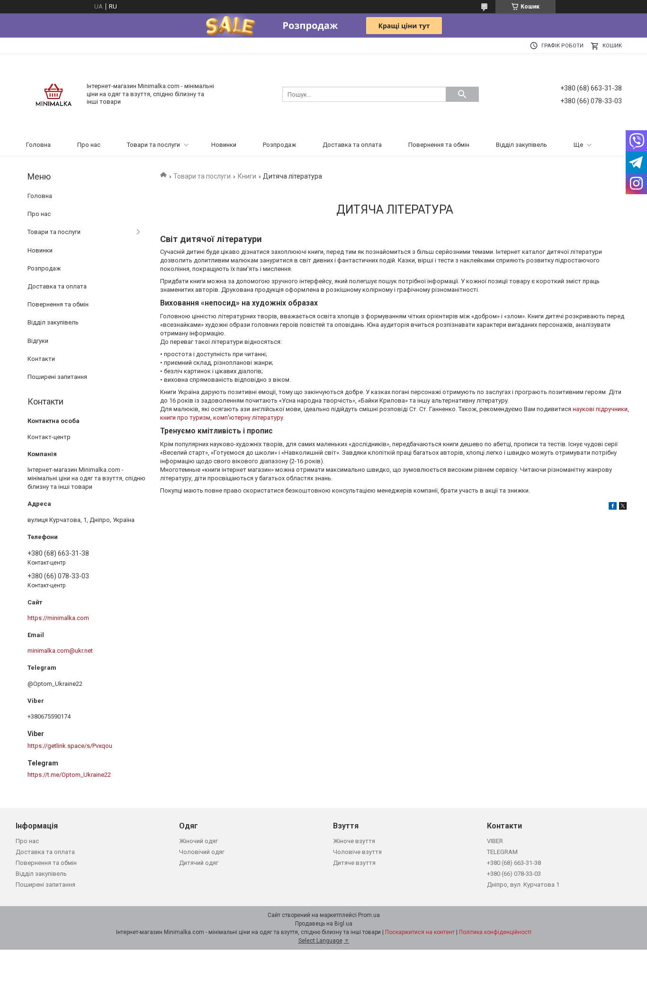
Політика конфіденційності (495, 932)
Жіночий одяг (198, 841)
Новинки (223, 144)
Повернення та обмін (438, 144)
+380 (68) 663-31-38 (514, 862)
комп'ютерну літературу (248, 417)
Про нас (88, 144)
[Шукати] (462, 94)
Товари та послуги (153, 144)
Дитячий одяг (198, 862)
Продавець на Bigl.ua (323, 923)
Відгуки (37, 340)
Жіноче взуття (354, 841)
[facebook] (613, 507)
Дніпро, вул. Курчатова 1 (523, 884)
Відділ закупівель (521, 144)
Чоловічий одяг (202, 851)
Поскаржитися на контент (420, 932)
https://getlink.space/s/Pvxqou (69, 745)
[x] (623, 507)
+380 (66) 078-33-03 (514, 873)
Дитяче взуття (354, 862)
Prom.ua (369, 915)
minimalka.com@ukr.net (60, 650)
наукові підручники (600, 409)
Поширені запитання (57, 376)
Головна (38, 144)
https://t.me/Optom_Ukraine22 (69, 774)
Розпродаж (279, 144)
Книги (247, 176)
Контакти (41, 358)
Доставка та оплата (352, 144)
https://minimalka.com (58, 617)
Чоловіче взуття (357, 851)
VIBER (495, 841)
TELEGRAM (502, 851)
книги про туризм (185, 417)
